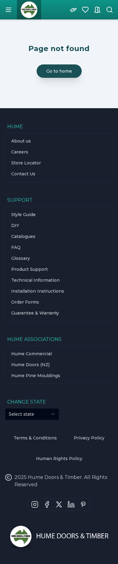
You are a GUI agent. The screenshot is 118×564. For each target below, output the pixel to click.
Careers (19, 152)
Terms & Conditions (35, 438)
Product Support (29, 269)
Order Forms (25, 302)
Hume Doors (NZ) (30, 364)
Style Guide (23, 214)
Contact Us (23, 174)
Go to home (59, 71)
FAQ (16, 247)
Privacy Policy (89, 438)
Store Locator (26, 163)
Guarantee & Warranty (35, 313)
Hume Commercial (31, 353)
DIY (15, 225)
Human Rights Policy (59, 458)
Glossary (20, 258)
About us (21, 141)
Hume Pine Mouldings (35, 375)
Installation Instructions (37, 291)
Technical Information (35, 280)
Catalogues (23, 236)
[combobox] (32, 414)
